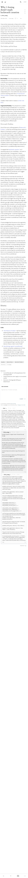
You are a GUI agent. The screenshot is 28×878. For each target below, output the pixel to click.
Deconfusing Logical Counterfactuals (12, 346)
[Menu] (2, 2)
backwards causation (14, 149)
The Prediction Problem (9, 331)
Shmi (4, 408)
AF (5, 2)
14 (17, 18)
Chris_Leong (4, 15)
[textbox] (13, 391)
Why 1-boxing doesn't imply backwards (10, 10)
